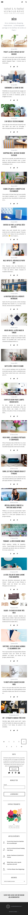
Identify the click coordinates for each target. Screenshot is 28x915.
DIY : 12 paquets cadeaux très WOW (14, 718)
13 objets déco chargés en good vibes (14, 683)
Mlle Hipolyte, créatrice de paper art (14, 261)
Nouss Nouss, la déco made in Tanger (14, 331)
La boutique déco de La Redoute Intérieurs (14, 297)
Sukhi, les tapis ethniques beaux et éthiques (14, 472)
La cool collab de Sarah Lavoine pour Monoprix (14, 576)
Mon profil (14, 769)
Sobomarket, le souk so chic (14, 87)
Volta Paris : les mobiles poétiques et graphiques (14, 438)
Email (5, 784)
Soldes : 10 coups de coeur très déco (14, 611)
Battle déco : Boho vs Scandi (14, 366)
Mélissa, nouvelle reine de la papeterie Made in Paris (14, 506)
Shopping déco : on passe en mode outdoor (14, 154)
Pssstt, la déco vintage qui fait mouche (14, 53)
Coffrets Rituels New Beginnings (15, 869)
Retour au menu (13, 911)
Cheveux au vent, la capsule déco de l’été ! (14, 226)
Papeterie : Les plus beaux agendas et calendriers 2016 (14, 647)
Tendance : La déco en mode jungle (14, 541)
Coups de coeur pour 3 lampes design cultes (14, 401)
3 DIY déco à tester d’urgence (14, 121)
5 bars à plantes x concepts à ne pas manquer (14, 190)
